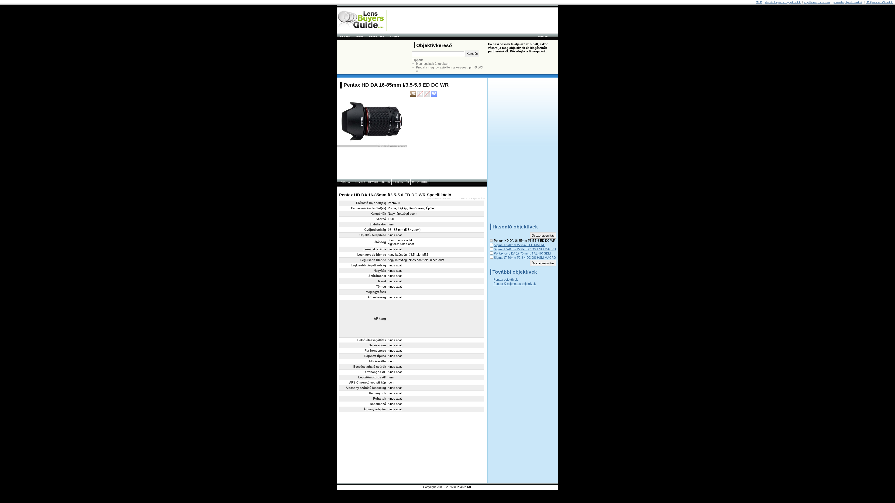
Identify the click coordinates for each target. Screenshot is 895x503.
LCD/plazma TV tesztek (879, 2)
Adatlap (346, 182)
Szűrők (395, 36)
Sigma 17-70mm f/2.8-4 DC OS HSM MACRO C (526, 249)
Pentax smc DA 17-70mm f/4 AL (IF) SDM (522, 253)
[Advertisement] (471, 20)
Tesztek (360, 182)
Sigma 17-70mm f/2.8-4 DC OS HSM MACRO (525, 257)
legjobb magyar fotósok (817, 2)
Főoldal (345, 36)
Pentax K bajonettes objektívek (514, 283)
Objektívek (376, 36)
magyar (543, 36)
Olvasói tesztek (379, 182)
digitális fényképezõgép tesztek (783, 2)
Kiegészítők (401, 182)
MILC (759, 2)
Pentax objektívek (505, 279)
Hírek (360, 36)
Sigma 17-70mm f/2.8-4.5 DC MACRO (519, 245)
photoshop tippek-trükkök (847, 2)
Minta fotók (420, 182)
